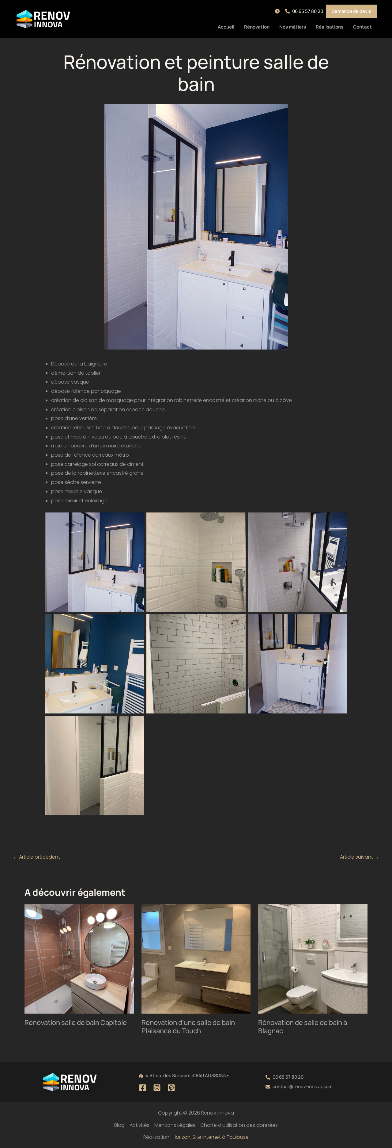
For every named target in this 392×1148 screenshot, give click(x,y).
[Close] (385, 6)
